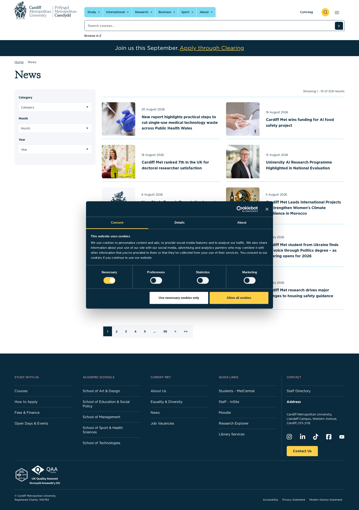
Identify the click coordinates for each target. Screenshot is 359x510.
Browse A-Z (92, 36)
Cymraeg (306, 12)
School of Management (101, 417)
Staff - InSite (229, 401)
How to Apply (26, 401)
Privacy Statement (293, 499)
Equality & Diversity (166, 401)
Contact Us (302, 451)
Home (19, 62)
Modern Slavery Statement (325, 499)
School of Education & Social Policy (106, 403)
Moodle (225, 412)
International (115, 12)
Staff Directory (298, 391)
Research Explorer (233, 423)
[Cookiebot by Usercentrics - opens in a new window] (239, 209)
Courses (21, 391)
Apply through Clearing (212, 48)
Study (91, 12)
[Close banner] (267, 209)
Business (165, 12)
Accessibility (270, 499)
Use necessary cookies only (179, 297)
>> (186, 331)
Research (141, 12)
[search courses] (339, 26)
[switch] (156, 280)
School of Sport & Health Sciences (103, 429)
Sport (185, 12)
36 (165, 331)
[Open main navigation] (336, 12)
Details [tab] (180, 222)
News (155, 412)
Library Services (232, 434)
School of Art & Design (101, 391)
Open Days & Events (31, 423)
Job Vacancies (162, 423)
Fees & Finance (27, 412)
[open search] (325, 12)
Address (294, 401)
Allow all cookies (239, 297)
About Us (158, 391)
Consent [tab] (117, 222)
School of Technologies (101, 443)
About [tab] (241, 222)
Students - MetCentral (236, 391)
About (204, 12)
